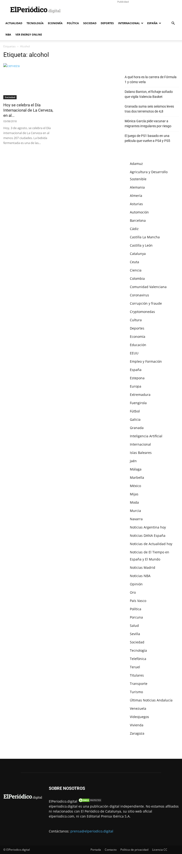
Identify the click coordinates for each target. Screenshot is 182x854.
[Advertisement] (123, 10)
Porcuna (136, 617)
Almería (136, 195)
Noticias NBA (140, 576)
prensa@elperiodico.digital (91, 831)
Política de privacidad (134, 850)
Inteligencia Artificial (146, 436)
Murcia (135, 510)
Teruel (135, 667)
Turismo (136, 692)
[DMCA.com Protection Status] (90, 801)
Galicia (135, 419)
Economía (55, 23)
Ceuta (134, 262)
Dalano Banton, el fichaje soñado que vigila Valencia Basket (149, 94)
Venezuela (138, 708)
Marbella (137, 477)
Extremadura (140, 394)
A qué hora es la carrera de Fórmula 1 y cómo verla (151, 79)
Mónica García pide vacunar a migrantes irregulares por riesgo (148, 123)
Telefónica (138, 658)
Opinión (136, 584)
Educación (138, 345)
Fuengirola (138, 403)
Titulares (137, 675)
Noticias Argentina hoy (148, 527)
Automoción (139, 212)
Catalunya (138, 253)
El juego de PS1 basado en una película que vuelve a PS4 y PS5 (147, 138)
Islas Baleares (141, 452)
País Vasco (138, 600)
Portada (96, 850)
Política (73, 23)
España (152, 23)
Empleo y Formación (146, 361)
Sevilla (135, 634)
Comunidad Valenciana (148, 287)
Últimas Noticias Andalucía (151, 700)
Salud (134, 625)
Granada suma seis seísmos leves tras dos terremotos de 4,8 (149, 108)
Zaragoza (137, 733)
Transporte (138, 683)
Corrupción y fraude (146, 303)
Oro (133, 592)
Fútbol (135, 411)
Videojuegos (139, 716)
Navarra (136, 519)
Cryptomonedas (142, 311)
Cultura (136, 320)
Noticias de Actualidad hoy (151, 544)
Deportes (107, 23)
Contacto (111, 850)
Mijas (134, 494)
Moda (134, 502)
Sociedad (89, 23)
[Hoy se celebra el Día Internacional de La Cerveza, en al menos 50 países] (30, 81)
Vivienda (136, 725)
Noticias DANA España (147, 535)
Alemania (137, 187)
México (135, 485)
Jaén (133, 461)
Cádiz (134, 228)
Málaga (135, 469)
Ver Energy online (28, 34)
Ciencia (135, 270)
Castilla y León (141, 245)
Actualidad (13, 23)
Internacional (129, 23)
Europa (135, 386)
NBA (8, 34)
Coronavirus (139, 295)
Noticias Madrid (142, 567)
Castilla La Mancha (145, 237)
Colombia (137, 278)
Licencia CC (159, 850)
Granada (137, 427)
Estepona (137, 378)
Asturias (136, 204)
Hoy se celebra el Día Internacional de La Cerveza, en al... (28, 110)
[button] (173, 23)
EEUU (134, 353)
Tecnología (35, 23)
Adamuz (136, 163)
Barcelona (138, 220)
